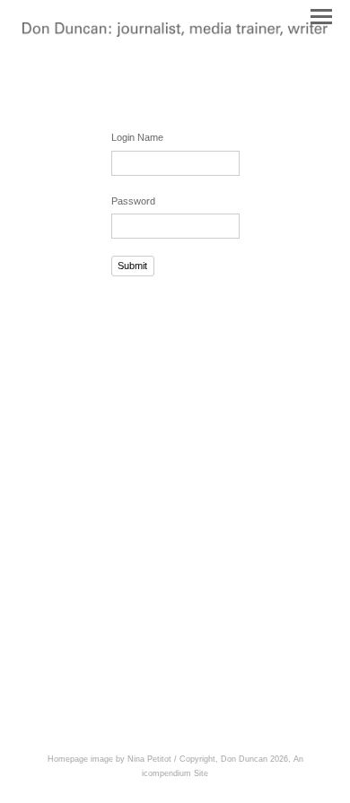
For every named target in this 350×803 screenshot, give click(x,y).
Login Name (137, 137)
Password (133, 201)
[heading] (175, 33)
